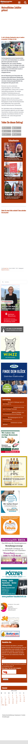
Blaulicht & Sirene (5, 269)
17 (16, 699)
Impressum (18, 715)
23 (13, 701)
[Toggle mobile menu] (19, 2)
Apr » (6, 705)
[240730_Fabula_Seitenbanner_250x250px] (10, 517)
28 (5, 703)
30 (13, 703)
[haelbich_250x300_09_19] (10, 431)
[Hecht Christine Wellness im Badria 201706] (10, 616)
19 (24, 699)
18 (20, 699)
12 (24, 697)
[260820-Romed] (13, 143)
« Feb (2, 705)
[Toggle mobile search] (25, 2)
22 (9, 701)
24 (16, 701)
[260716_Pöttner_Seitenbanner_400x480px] (14, 568)
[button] (6, 128)
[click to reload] (9, 671)
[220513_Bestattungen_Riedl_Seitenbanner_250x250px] (14, 539)
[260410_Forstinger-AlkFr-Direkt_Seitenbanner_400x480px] (14, 457)
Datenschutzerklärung (16, 664)
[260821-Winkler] (13, 162)
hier (3, 656)
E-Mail (4, 658)
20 (1, 701)
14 (5, 699)
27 (1, 703)
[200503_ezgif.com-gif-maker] (10, 491)
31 (16, 703)
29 (9, 703)
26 (24, 701)
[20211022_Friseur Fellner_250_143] (10, 602)
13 (1, 699)
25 (20, 701)
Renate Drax (5, 268)
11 (20, 697)
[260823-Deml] (13, 181)
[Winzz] (10, 336)
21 (5, 701)
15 (9, 699)
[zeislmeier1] (10, 631)
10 (16, 697)
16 (13, 699)
